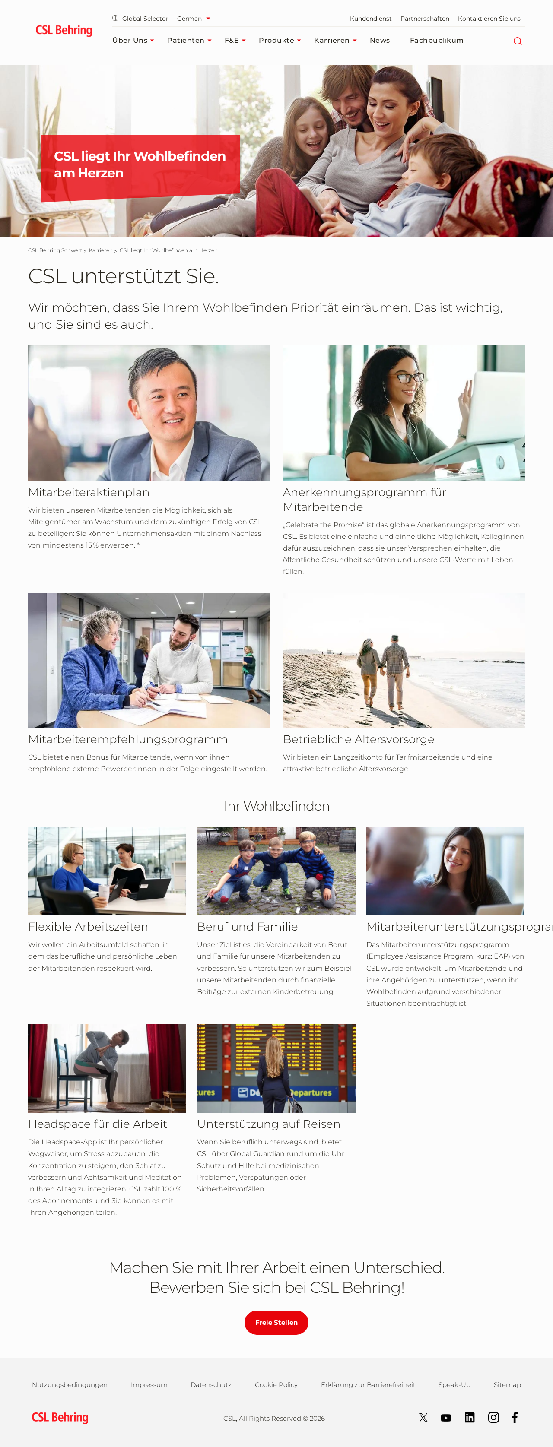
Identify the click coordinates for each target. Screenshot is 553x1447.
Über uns (129, 40)
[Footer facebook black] (510, 1417)
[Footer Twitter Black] (419, 1417)
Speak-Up (454, 1385)
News (380, 40)
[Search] (517, 40)
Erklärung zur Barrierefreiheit (368, 1385)
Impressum (149, 1385)
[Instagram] (489, 1417)
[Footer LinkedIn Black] (465, 1417)
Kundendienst (371, 18)
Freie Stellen (276, 1322)
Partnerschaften (424, 18)
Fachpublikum (437, 40)
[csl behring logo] (58, 1417)
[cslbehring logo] (63, 32)
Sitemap (507, 1385)
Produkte (276, 40)
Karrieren (332, 40)
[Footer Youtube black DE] (441, 1417)
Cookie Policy (276, 1385)
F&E (232, 40)
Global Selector (145, 18)
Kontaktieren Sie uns (489, 18)
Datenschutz (211, 1385)
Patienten (186, 40)
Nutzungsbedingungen (70, 1385)
